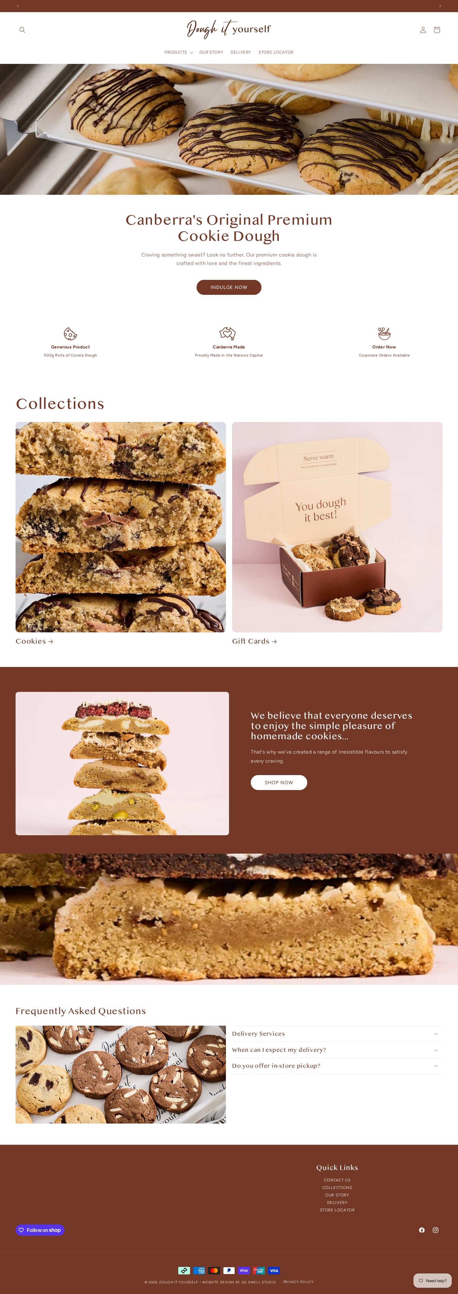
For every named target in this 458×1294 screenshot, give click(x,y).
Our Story (337, 1195)
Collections (337, 1187)
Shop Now (279, 782)
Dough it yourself (178, 1282)
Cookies (31, 641)
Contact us (337, 1180)
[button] (22, 30)
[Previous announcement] (18, 6)
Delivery (337, 1202)
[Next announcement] (440, 6)
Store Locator (337, 1210)
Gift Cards (251, 641)
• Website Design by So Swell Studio (237, 1282)
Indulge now (229, 287)
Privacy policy (298, 1282)
